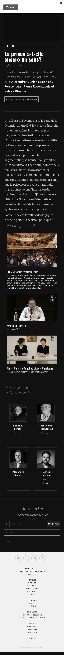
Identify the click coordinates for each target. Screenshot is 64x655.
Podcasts (32, 600)
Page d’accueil (32, 568)
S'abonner (53, 524)
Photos (32, 606)
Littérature (32, 586)
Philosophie (32, 588)
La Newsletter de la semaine (32, 571)
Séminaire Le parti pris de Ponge (32, 618)
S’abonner (32, 632)
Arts (32, 594)
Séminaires (32, 612)
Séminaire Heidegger (32, 615)
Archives (32, 583)
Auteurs (32, 574)
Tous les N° (32, 626)
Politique (32, 591)
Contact (32, 638)
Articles (32, 580)
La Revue (32, 624)
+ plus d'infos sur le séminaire (21, 99)
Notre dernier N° (32, 629)
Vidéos (32, 603)
